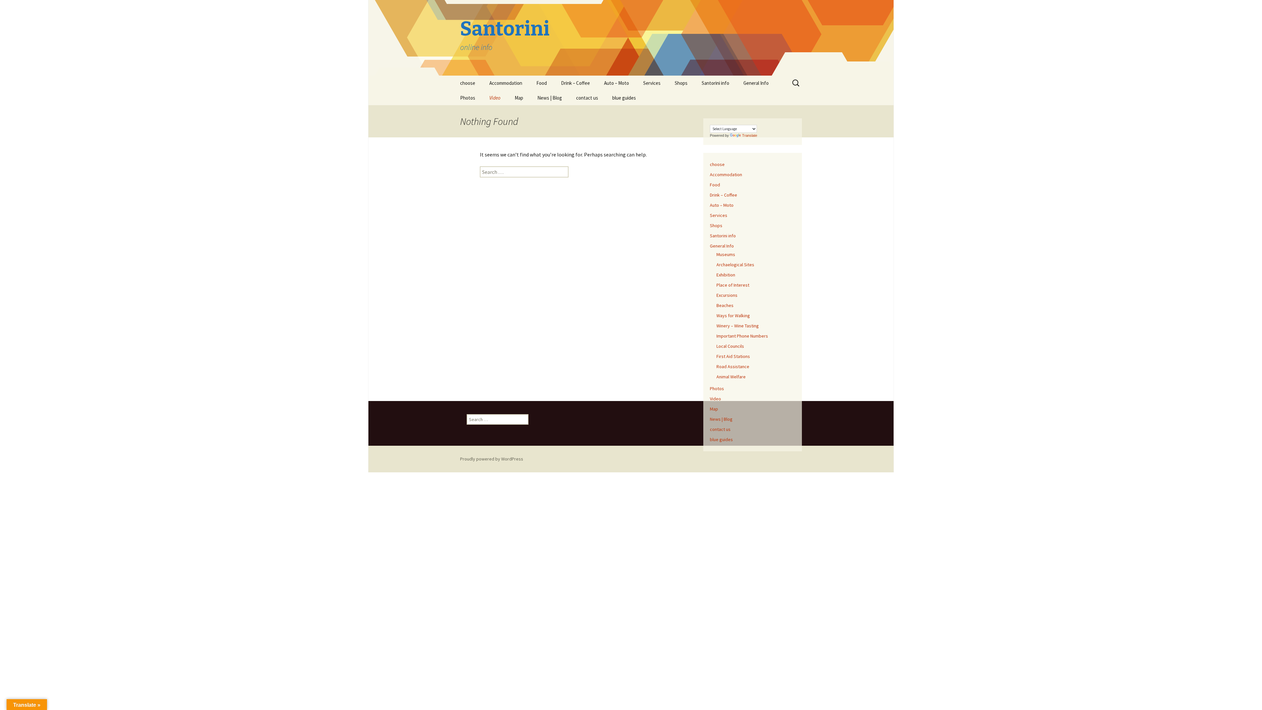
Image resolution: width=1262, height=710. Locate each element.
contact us (587, 98)
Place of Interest (732, 285)
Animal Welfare (731, 377)
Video (495, 98)
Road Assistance (732, 366)
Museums (725, 254)
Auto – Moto (616, 83)
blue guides (624, 98)
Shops (681, 83)
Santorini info (715, 83)
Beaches (725, 305)
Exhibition (725, 275)
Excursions (726, 295)
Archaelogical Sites (735, 265)
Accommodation (505, 83)
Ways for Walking (733, 316)
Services (652, 83)
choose (467, 83)
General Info (756, 83)
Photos (467, 98)
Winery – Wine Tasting (737, 326)
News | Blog (549, 98)
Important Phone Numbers (742, 336)
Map (519, 98)
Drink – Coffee (575, 83)
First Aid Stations (733, 356)
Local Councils (730, 346)
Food (541, 83)
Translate (749, 135)
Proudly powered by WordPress (491, 459)
